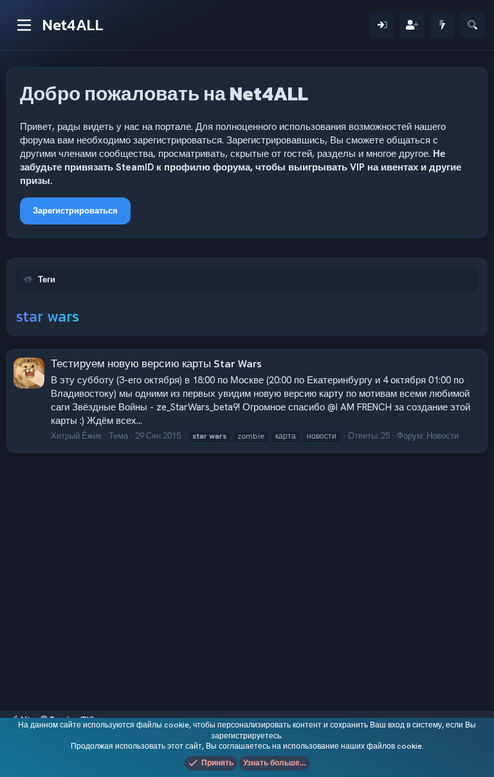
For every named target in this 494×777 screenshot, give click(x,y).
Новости (442, 435)
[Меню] (24, 25)
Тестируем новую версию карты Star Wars (156, 363)
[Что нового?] (442, 25)
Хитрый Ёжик (76, 435)
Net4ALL (73, 25)
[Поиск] (472, 25)
